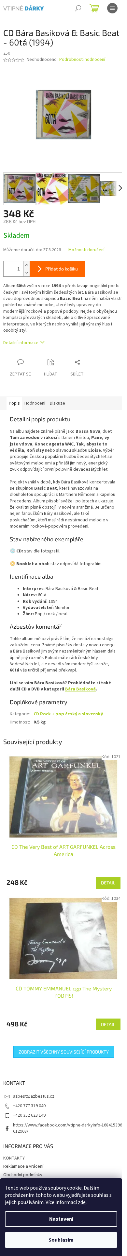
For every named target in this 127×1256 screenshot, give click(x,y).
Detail (108, 882)
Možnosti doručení (86, 250)
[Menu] (112, 8)
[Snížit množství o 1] (26, 272)
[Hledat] (78, 8)
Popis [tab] (14, 403)
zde (82, 1202)
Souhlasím (61, 1240)
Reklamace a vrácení (23, 1166)
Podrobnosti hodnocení (82, 60)
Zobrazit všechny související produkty (64, 1052)
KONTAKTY (14, 1158)
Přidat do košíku (61, 268)
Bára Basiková (80, 689)
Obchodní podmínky (22, 1175)
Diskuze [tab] (57, 403)
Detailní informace (20, 343)
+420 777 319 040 (29, 1106)
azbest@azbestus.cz (33, 1096)
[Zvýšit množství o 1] (26, 265)
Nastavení (61, 1219)
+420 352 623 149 (29, 1115)
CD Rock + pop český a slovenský (68, 714)
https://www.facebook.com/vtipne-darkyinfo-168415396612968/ (67, 1128)
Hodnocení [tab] (34, 403)
